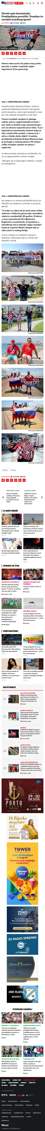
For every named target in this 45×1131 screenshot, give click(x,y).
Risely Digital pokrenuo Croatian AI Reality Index (11, 552)
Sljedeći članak (42, 497)
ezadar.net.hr (5, 1117)
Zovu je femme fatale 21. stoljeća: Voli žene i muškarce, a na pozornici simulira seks (11, 674)
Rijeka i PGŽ (17, 1080)
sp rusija (13, 470)
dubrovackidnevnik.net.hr (17, 1117)
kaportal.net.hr (37, 1113)
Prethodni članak (3, 497)
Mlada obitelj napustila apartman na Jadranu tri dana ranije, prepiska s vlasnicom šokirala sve (29, 698)
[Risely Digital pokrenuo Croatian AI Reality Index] (12, 543)
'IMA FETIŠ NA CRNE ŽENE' (27, 693)
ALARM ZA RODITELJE (26, 710)
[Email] (19, 53)
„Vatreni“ (5, 470)
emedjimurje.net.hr (6, 1113)
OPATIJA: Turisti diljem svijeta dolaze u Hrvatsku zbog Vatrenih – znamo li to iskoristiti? (30, 499)
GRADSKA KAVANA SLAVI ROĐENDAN (31, 583)
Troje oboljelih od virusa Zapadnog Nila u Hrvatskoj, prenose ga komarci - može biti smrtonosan (33, 650)
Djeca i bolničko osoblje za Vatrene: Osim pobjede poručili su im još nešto (13, 498)
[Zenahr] (21, 1095)
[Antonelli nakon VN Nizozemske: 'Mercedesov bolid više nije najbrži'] (12, 639)
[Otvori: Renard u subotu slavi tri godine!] (33, 574)
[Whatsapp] (15, 53)
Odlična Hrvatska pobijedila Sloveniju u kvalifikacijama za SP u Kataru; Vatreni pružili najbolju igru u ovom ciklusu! (31, 1033)
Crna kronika (25, 739)
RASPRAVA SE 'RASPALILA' (10, 582)
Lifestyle (27, 592)
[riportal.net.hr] (5, 1125)
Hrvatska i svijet (7, 594)
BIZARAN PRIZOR (25, 745)
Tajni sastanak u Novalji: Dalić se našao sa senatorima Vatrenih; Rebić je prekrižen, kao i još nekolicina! (33, 1065)
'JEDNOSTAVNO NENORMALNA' (29, 762)
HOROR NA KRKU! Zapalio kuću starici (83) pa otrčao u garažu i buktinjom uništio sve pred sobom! (30, 733)
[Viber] (11, 53)
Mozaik (23, 1083)
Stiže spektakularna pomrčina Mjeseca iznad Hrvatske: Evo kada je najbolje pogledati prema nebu (32, 555)
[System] (30, 3)
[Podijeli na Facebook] (3, 53)
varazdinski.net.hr (18, 1113)
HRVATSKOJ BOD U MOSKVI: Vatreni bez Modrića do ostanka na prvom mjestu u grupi (10, 1064)
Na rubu (24, 756)
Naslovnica (6, 1080)
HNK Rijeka (6, 625)
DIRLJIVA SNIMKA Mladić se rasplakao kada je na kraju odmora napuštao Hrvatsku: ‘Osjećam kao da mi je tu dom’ (31, 767)
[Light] (27, 3)
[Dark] (34, 3)
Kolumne (13, 1085)
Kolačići (4, 1101)
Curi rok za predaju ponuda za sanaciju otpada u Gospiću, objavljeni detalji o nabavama (33, 674)
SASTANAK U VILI (29, 1059)
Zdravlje (27, 623)
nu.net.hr (28, 1117)
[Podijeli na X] (7, 53)
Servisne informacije (7, 1105)
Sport (4, 1038)
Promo (21, 1085)
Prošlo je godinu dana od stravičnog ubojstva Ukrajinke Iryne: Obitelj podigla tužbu (10, 529)
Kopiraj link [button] (24, 53)
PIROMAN (23, 728)
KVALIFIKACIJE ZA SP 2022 (10, 1059)
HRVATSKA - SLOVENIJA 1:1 (10, 1026)
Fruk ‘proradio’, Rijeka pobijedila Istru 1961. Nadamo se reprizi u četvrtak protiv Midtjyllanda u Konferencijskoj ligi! (10, 616)
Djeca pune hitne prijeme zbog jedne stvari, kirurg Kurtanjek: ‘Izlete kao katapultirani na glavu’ (29, 715)
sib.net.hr (28, 1113)
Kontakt (37, 1105)
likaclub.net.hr (5, 1120)
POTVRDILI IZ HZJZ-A (30, 611)
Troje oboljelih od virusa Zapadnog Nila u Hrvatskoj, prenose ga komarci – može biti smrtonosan (33, 617)
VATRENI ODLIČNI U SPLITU (32, 1026)
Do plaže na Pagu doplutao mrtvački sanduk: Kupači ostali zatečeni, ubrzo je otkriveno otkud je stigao (29, 750)
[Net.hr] (5, 1095)
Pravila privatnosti (25, 1101)
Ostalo (24, 704)
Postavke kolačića (12, 1101)
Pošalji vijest (29, 1105)
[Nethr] (30, 1095)
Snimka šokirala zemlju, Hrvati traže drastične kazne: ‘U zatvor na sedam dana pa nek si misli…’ (11, 588)
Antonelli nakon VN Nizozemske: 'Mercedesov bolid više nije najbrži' (11, 649)
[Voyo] (12, 1095)
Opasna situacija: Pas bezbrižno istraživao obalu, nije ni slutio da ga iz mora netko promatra (33, 529)
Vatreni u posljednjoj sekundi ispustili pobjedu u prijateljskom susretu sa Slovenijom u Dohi (11, 1031)
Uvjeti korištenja (19, 1105)
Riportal (6, 23)
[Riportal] (8, 3)
